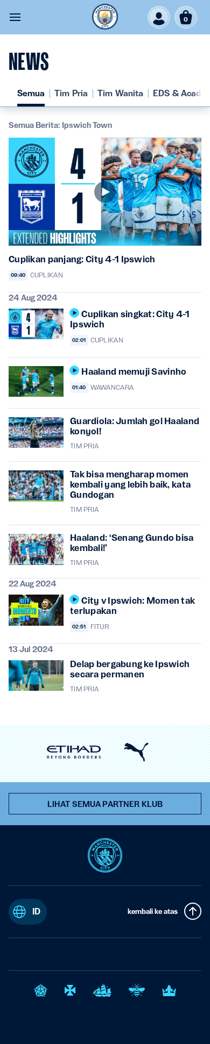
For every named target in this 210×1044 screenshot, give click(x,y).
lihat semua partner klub (105, 804)
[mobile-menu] (15, 17)
